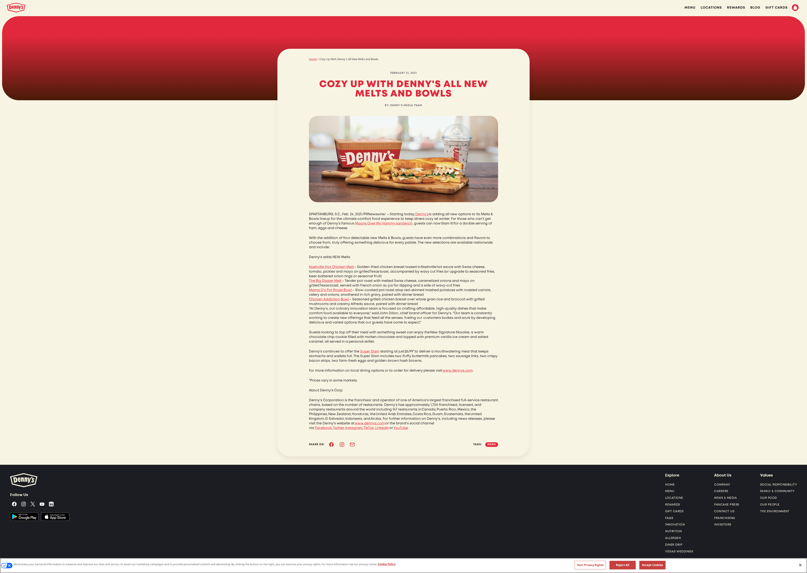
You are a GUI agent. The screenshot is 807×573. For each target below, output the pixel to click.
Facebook (323, 428)
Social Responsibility (778, 485)
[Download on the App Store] (55, 516)
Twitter (338, 428)
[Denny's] (16, 7)
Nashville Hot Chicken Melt (331, 267)
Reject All (622, 565)
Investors (722, 525)
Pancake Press (726, 505)
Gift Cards (674, 511)
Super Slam (369, 351)
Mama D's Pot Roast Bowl (330, 290)
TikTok (369, 428)
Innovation (675, 525)
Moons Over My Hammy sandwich (383, 223)
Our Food (768, 498)
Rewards (672, 505)
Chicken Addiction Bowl (329, 299)
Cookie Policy (387, 564)
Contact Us (724, 511)
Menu (669, 491)
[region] (403, 565)
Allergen (673, 538)
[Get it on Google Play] (24, 516)
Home (313, 59)
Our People (770, 505)
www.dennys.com (458, 370)
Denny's (422, 214)
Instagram (354, 428)
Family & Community (777, 491)
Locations (674, 498)
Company (722, 485)
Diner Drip (673, 545)
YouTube (400, 428)
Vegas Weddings (679, 551)
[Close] (800, 565)
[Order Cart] (795, 7)
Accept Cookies (652, 565)
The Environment (775, 511)
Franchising (724, 518)
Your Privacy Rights (590, 565)
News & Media (725, 498)
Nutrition (673, 531)
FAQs (669, 518)
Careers (721, 491)
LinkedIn (382, 428)
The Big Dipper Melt (325, 281)
